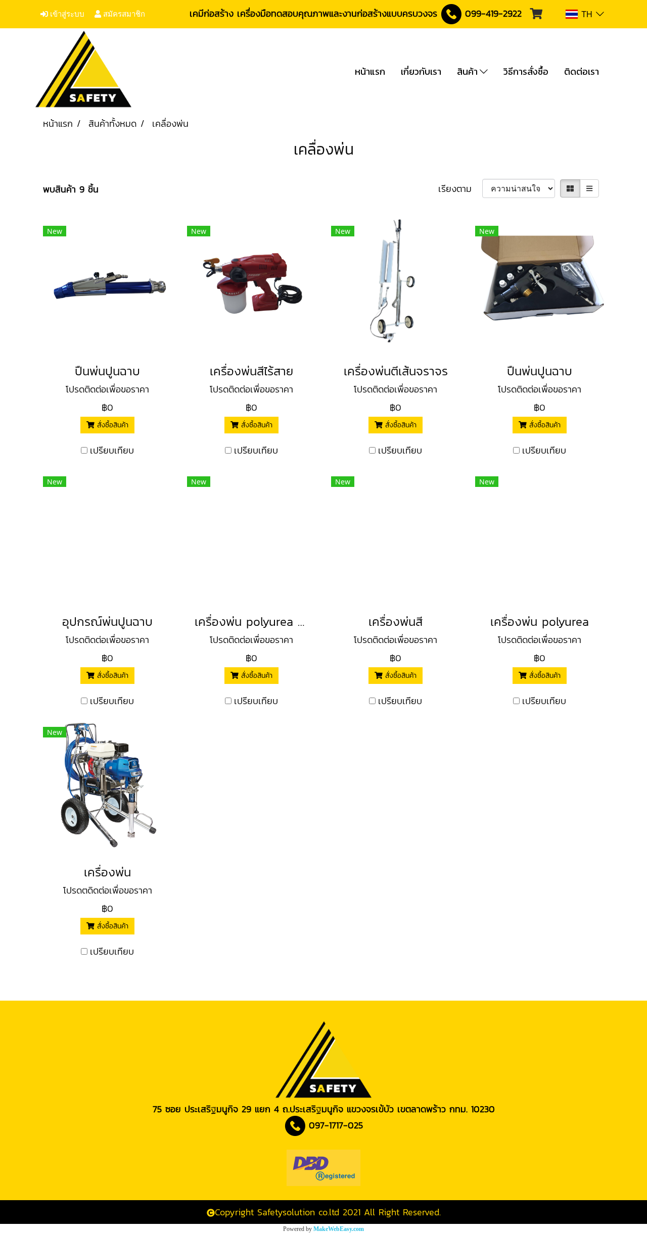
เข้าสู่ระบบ (66, 14)
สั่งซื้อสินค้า (111, 425)
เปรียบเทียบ (112, 450)
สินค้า (468, 71)
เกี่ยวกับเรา (421, 71)
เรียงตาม (460, 188)
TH (587, 14)
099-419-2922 (493, 13)
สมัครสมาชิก (123, 14)
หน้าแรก (370, 71)
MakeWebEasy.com (338, 1228)
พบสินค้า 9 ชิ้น (71, 189)
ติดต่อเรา (581, 71)
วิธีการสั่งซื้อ (525, 71)
